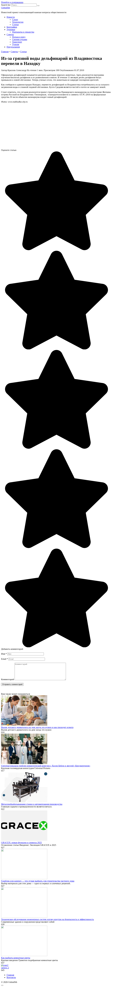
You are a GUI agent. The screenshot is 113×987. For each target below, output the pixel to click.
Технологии (17, 22)
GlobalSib (5, 7)
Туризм (15, 44)
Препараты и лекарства (23, 32)
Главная (10, 975)
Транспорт (17, 42)
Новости (11, 17)
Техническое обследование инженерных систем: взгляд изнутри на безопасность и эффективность (47, 919)
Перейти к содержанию (12, 2)
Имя (4, 654)
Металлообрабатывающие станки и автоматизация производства (31, 804)
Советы (10, 34)
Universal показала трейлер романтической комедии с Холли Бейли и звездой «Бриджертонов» (45, 766)
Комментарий (7, 679)
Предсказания (13, 47)
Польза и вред (18, 37)
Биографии (12, 27)
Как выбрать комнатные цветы (15, 958)
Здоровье (11, 29)
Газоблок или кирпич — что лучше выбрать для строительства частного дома (37, 881)
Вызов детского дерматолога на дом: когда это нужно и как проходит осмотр (37, 727)
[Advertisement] (56, 127)
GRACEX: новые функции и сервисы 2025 (21, 842)
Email (4, 659)
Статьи (15, 24)
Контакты (11, 977)
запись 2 (5, 968)
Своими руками (19, 39)
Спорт (15, 19)
